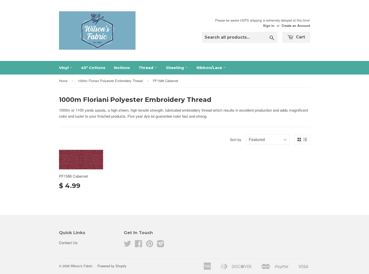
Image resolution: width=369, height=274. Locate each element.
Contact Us (68, 242)
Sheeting (175, 67)
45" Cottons (93, 67)
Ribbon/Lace (210, 67)
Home (63, 80)
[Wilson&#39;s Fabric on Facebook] (138, 245)
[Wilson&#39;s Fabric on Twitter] (127, 245)
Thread (146, 67)
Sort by (235, 139)
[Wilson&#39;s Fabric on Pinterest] (149, 245)
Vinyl (64, 67)
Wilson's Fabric (82, 265)
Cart (300, 37)
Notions (122, 67)
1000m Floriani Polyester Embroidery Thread (110, 80)
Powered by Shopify (112, 265)
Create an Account (296, 25)
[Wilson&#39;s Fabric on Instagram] (160, 245)
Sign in (268, 25)
